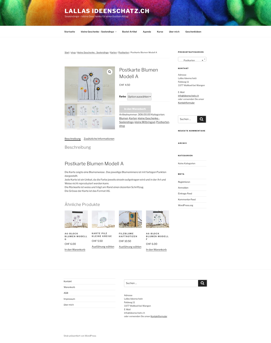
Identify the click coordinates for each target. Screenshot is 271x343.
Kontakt (68, 281)
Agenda (147, 31)
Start (67, 52)
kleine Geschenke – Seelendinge (97, 31)
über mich (174, 31)
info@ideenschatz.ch (188, 95)
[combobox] (192, 59)
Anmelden (183, 187)
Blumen (123, 118)
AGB (66, 293)
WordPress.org (185, 205)
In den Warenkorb (135, 108)
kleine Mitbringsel (145, 122)
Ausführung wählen (103, 246)
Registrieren (184, 182)
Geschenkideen (193, 31)
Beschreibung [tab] (73, 138)
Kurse (160, 31)
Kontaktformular (186, 102)
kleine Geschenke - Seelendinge (93, 52)
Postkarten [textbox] (191, 60)
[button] (109, 72)
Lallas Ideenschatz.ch (107, 11)
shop (73, 52)
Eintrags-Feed (185, 193)
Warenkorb (69, 287)
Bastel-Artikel (129, 31)
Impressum (69, 299)
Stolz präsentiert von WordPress (80, 335)
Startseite (69, 31)
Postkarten (123, 52)
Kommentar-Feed (187, 199)
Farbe (122, 96)
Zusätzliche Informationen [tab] (99, 138)
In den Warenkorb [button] (75, 249)
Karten (113, 52)
